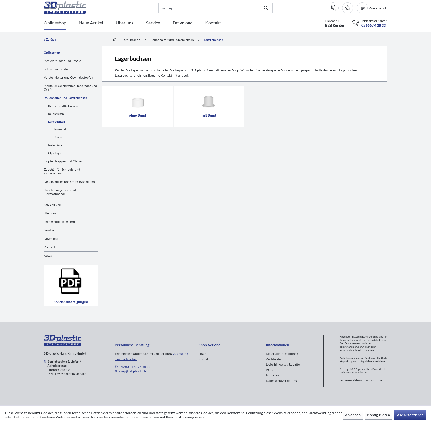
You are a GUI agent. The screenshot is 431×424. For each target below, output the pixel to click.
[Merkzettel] (347, 7)
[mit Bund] (209, 99)
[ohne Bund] (137, 99)
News (48, 256)
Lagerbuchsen (56, 121)
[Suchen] (266, 8)
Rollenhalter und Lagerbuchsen (65, 98)
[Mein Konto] (335, 7)
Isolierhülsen (56, 145)
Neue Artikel (53, 204)
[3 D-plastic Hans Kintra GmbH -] (62, 344)
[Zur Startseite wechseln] (114, 40)
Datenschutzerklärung (281, 380)
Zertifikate (273, 359)
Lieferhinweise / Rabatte (283, 364)
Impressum (273, 375)
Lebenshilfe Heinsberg (59, 221)
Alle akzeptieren (410, 415)
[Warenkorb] (363, 7)
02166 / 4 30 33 (373, 25)
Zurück (50, 39)
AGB (269, 370)
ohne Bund (59, 129)
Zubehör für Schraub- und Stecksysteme (62, 171)
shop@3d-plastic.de (132, 371)
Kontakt (49, 247)
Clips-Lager (55, 153)
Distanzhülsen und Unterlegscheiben (69, 181)
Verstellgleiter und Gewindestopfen (68, 77)
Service (49, 230)
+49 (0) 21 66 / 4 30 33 (134, 367)
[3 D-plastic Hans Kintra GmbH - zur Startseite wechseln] (101, 7)
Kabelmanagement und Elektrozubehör (60, 192)
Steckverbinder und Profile (62, 61)
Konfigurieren (378, 415)
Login (202, 354)
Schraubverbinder (56, 69)
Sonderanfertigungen (71, 302)
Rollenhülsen (56, 113)
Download (51, 239)
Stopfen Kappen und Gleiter (63, 161)
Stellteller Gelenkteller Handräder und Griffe (70, 87)
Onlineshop (52, 52)
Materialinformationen (282, 354)
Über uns (50, 213)
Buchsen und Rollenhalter (63, 106)
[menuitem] (335, 7)
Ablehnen (353, 415)
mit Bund (58, 137)
